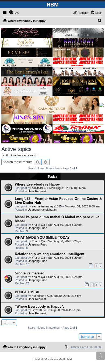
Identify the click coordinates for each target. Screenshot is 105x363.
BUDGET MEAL (27, 292)
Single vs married (29, 273)
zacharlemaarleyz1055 (47, 206)
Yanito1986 (39, 188)
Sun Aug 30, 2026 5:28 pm (65, 276)
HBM (69, 358)
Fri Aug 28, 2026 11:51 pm (63, 310)
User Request (37, 191)
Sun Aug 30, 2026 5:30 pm (65, 224)
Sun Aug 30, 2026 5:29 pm (65, 241)
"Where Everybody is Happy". (39, 306)
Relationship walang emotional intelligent (49, 254)
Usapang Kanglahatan (42, 209)
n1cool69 (38, 295)
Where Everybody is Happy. (38, 184)
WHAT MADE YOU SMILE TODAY (42, 238)
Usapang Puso (37, 228)
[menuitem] (14, 12)
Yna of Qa (38, 224)
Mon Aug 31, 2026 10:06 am (67, 188)
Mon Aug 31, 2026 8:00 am (82, 206)
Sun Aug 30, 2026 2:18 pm (64, 295)
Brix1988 (37, 310)
